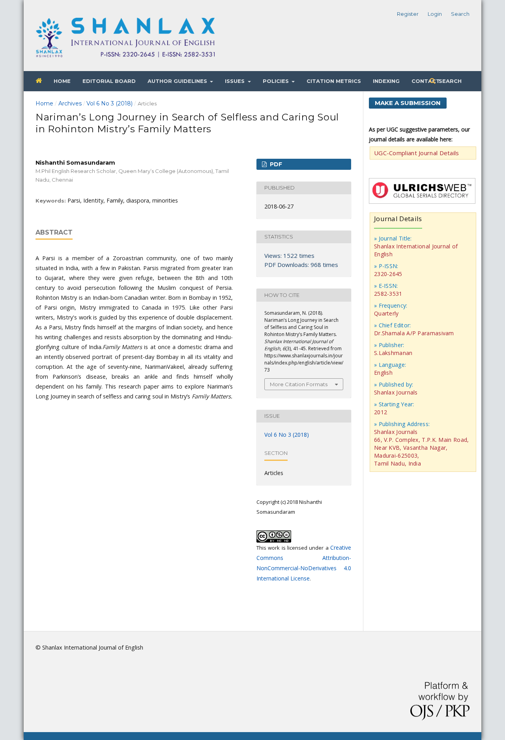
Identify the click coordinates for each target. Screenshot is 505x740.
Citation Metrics (334, 81)
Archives (70, 103)
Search (449, 81)
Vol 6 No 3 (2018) (109, 103)
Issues (235, 81)
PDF (275, 164)
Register (408, 14)
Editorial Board (109, 81)
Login (435, 14)
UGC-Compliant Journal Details (416, 153)
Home (62, 81)
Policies (276, 81)
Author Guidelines (178, 81)
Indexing (386, 81)
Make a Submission (408, 103)
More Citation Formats (298, 384)
